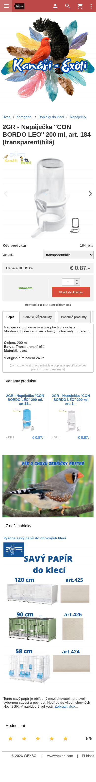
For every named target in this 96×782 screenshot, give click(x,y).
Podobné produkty (74, 317)
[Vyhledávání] (68, 6)
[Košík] (80, 6)
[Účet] (55, 6)
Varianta (8, 254)
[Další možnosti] (91, 6)
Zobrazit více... (66, 706)
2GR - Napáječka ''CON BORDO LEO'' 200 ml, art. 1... (71, 399)
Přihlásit (88, 756)
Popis (10, 317)
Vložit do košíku (71, 292)
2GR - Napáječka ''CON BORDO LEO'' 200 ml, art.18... (25, 399)
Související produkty (37, 317)
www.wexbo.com (60, 756)
